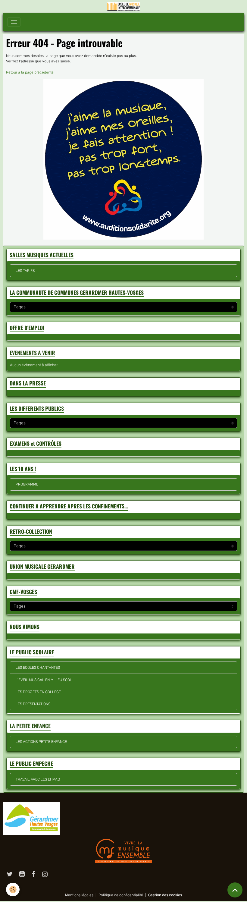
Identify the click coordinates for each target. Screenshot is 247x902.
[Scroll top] (234, 889)
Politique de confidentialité (120, 895)
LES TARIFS (25, 271)
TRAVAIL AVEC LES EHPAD (38, 779)
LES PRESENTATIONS (33, 704)
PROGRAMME (27, 484)
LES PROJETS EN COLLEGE (38, 692)
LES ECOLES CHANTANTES (38, 667)
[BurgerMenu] (13, 22)
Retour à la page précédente (30, 72)
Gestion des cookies (165, 895)
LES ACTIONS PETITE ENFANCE (41, 742)
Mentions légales (79, 895)
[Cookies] (13, 889)
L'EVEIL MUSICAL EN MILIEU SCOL (44, 680)
